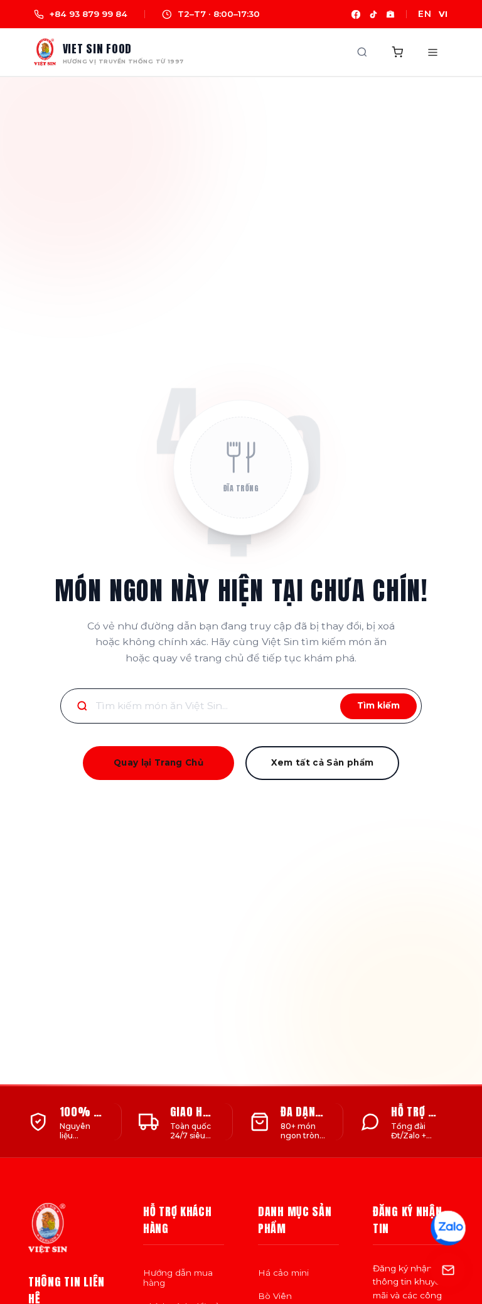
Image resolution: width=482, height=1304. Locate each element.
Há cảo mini (283, 1273)
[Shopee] (390, 14)
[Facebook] (355, 14)
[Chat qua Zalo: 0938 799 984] (448, 1228)
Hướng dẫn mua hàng (178, 1278)
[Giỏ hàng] (397, 52)
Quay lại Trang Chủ (158, 762)
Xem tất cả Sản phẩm (322, 762)
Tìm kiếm (378, 705)
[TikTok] (373, 14)
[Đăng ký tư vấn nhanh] (448, 1270)
